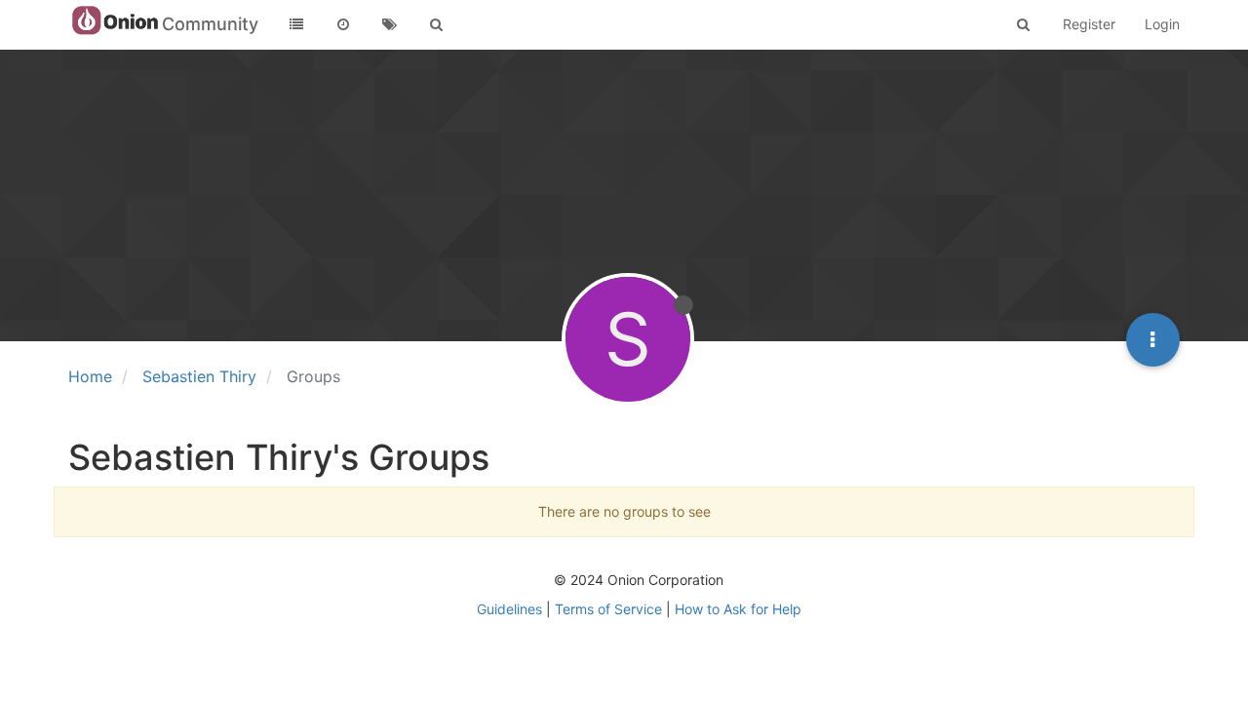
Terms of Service (608, 609)
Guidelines (509, 609)
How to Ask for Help (738, 609)
